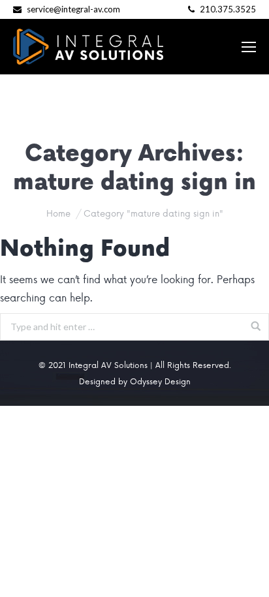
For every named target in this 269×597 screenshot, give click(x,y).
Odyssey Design (160, 381)
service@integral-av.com (73, 9)
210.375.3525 (227, 9)
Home (58, 213)
